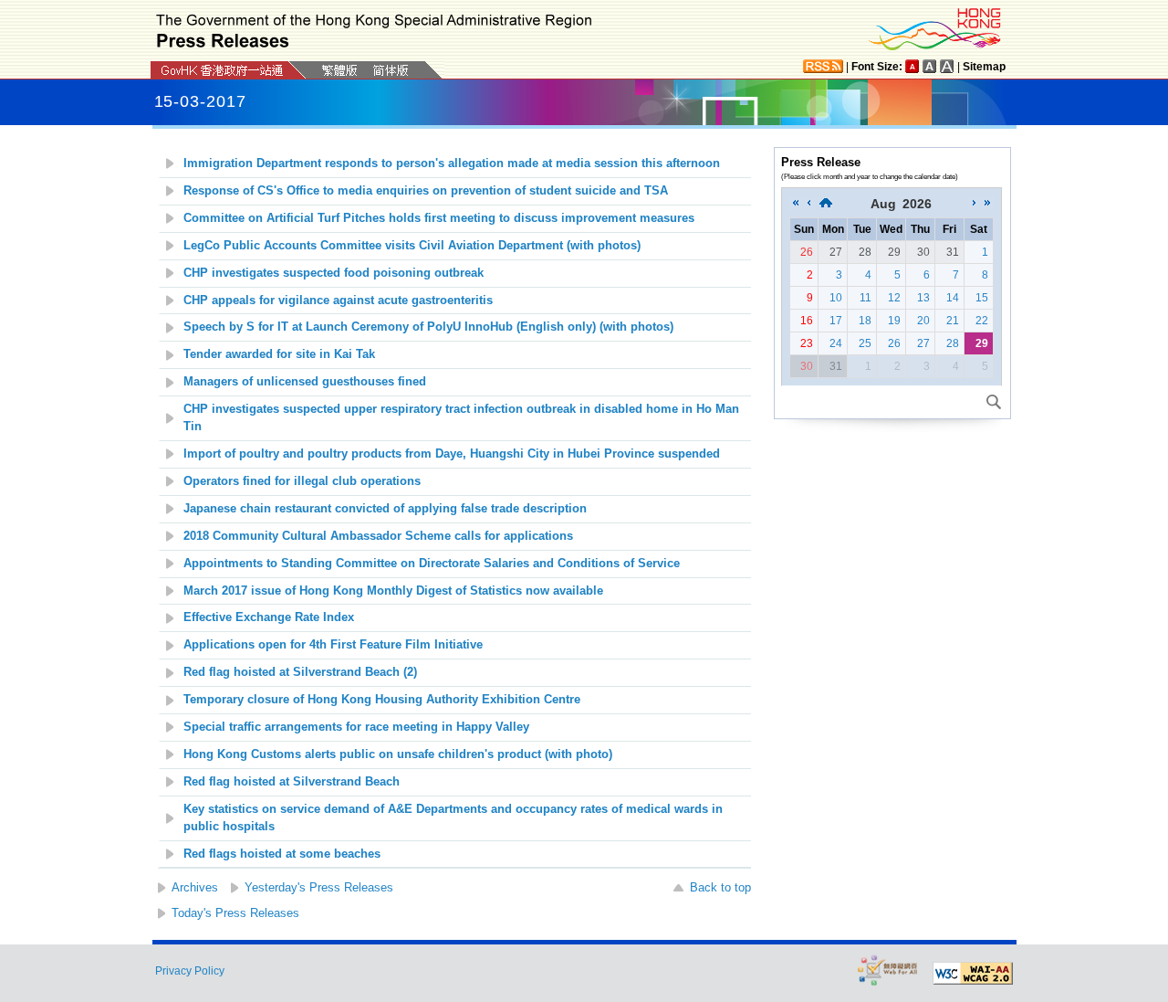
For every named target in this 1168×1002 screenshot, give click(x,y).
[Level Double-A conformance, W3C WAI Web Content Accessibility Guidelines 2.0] (973, 974)
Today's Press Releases (235, 913)
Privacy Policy (189, 971)
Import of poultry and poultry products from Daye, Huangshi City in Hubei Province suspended (451, 454)
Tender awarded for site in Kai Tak (279, 354)
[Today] (825, 203)
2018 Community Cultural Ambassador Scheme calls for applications (378, 536)
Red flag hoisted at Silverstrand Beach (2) (300, 672)
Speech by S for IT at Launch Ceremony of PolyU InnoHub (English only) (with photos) (428, 327)
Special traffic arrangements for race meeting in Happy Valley (356, 727)
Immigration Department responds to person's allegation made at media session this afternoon (451, 163)
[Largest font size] (947, 66)
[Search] (993, 402)
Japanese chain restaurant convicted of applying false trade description (385, 508)
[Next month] (974, 203)
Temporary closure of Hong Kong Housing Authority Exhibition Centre (381, 699)
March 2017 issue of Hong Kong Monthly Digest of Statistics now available (393, 591)
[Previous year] (795, 203)
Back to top (720, 887)
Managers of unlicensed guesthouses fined (304, 381)
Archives (195, 887)
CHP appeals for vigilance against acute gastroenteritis (338, 300)
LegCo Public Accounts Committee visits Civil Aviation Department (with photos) (412, 245)
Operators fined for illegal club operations (302, 481)
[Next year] (987, 203)
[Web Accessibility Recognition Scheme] (888, 970)
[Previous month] (808, 203)
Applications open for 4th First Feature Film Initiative (333, 644)
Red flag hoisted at (291, 781)
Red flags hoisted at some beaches (282, 854)
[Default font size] (912, 66)
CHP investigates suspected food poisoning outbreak (333, 273)
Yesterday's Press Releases (319, 887)
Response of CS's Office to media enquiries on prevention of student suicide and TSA (425, 191)
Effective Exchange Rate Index (268, 617)
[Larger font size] (930, 66)
